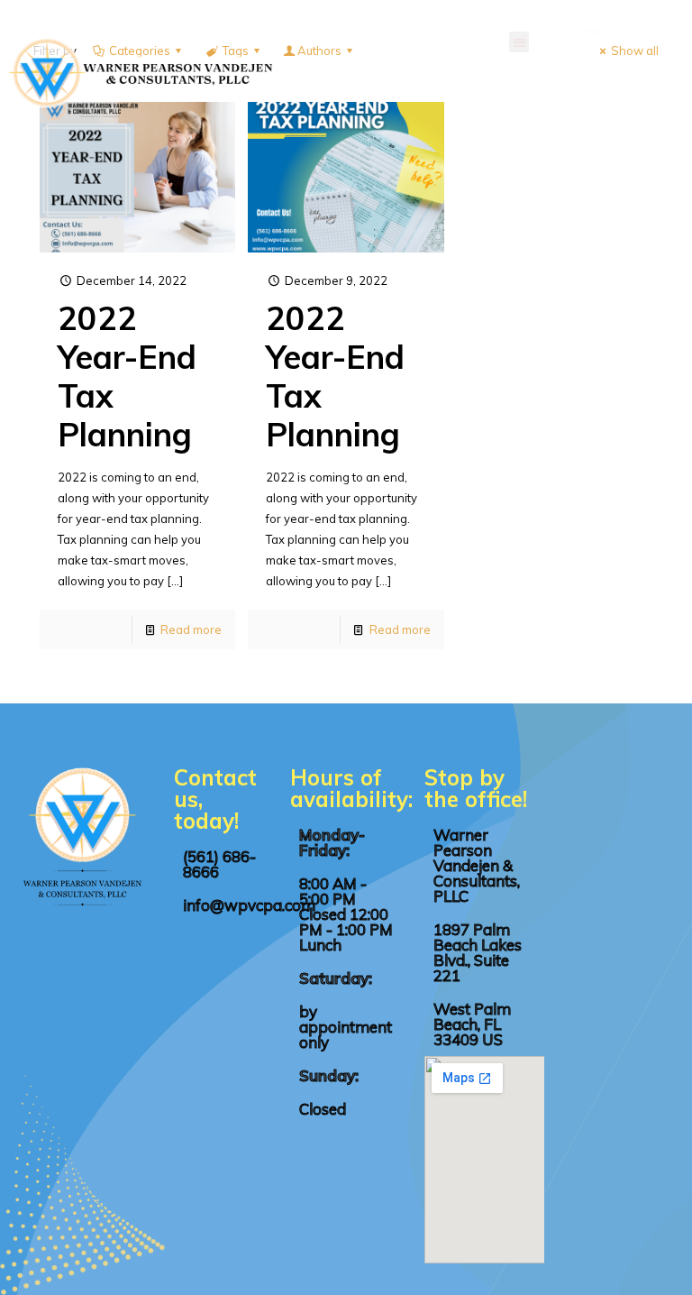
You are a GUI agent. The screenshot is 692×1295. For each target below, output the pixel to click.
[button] (519, 42)
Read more (191, 629)
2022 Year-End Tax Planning (127, 376)
